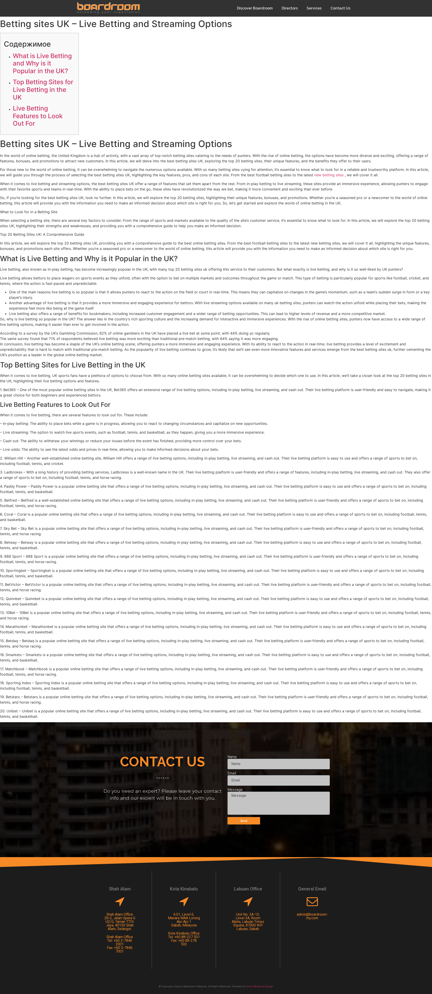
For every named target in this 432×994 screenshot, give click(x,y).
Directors (290, 8)
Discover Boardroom (255, 8)
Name (232, 757)
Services (314, 8)
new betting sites (329, 175)
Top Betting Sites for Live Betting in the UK (43, 89)
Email (231, 773)
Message (235, 790)
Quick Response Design (259, 986)
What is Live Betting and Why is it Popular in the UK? (42, 63)
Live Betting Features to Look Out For (38, 115)
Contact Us (340, 8)
